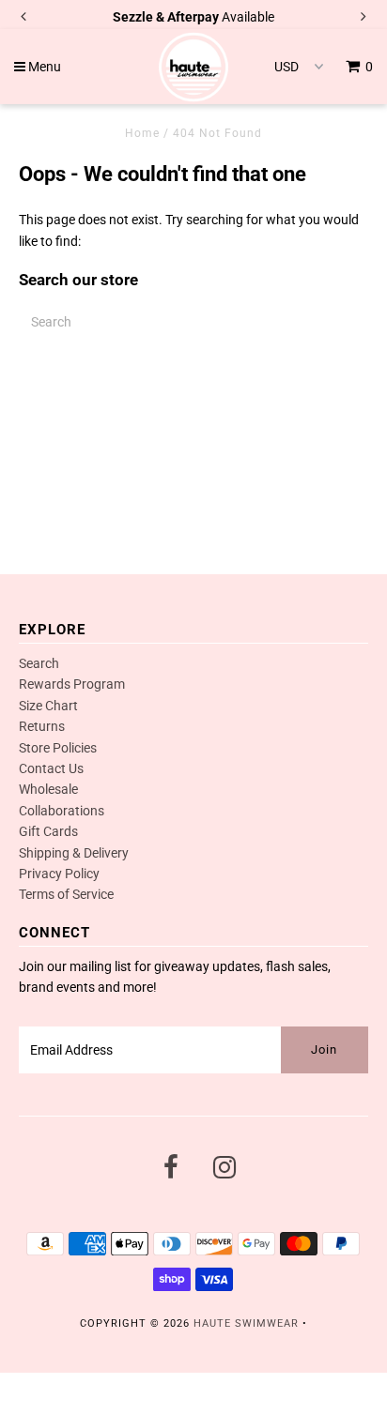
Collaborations (61, 810)
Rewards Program (72, 684)
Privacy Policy (59, 873)
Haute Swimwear (246, 1323)
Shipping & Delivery (74, 852)
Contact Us (51, 768)
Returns (42, 726)
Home (142, 133)
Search (39, 663)
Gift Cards (48, 831)
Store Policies (58, 747)
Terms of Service (66, 894)
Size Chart (48, 705)
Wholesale (48, 789)
